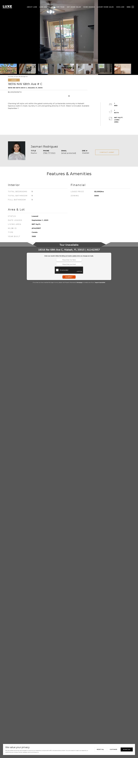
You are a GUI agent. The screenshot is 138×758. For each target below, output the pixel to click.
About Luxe (32, 7)
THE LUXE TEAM (58, 7)
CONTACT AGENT (107, 152)
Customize (113, 749)
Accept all (126, 749)
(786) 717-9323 (49, 153)
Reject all (100, 749)
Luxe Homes (44, 7)
